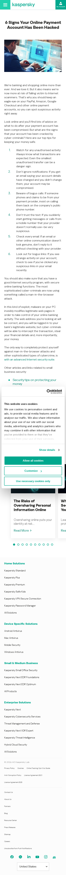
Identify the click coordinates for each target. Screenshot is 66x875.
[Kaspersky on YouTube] (37, 857)
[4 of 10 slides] (27, 544)
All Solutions (10, 612)
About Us (7, 799)
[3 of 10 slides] (22, 544)
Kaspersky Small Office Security (20, 670)
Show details (47, 449)
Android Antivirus (13, 630)
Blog (6, 813)
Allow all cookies (33, 460)
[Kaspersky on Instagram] (46, 857)
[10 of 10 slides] (52, 544)
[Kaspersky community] (54, 857)
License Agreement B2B (13, 782)
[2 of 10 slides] (18, 544)
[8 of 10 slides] (44, 544)
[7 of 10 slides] (39, 544)
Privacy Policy (9, 768)
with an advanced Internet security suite (29, 359)
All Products (10, 691)
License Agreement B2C (33, 775)
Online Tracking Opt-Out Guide (38, 768)
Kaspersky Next (12, 709)
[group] (33, 501)
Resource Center (10, 820)
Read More (21, 530)
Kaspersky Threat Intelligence (19, 737)
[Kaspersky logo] (23, 5)
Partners (7, 806)
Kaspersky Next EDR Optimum (20, 684)
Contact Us (8, 792)
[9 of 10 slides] (48, 544)
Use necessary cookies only (33, 481)
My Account (60, 7)
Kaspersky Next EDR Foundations (21, 677)
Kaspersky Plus (12, 577)
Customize (31, 470)
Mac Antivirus (11, 638)
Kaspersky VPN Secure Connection (22, 598)
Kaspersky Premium (14, 584)
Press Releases (9, 827)
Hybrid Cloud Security (15, 744)
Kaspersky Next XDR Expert (18, 730)
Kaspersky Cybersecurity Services (22, 716)
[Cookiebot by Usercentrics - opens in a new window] (47, 391)
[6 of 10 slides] (35, 544)
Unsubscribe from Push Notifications (18, 848)
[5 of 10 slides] (31, 544)
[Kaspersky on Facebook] (12, 857)
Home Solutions (14, 563)
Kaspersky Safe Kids (15, 591)
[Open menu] (5, 4)
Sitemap (7, 834)
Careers (7, 841)
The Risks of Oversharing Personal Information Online (32, 505)
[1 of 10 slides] (14, 544)
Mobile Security (12, 645)
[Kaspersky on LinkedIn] (29, 857)
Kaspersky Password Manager (20, 605)
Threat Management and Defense (22, 723)
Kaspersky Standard (15, 570)
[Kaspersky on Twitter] (20, 857)
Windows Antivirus (13, 652)
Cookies (20, 768)
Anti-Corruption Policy (12, 775)
